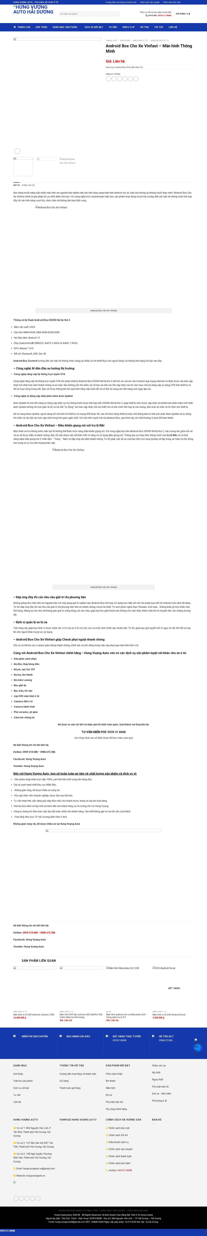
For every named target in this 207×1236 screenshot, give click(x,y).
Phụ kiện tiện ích (114, 1102)
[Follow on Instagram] (186, 2)
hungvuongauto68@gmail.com (70, 1222)
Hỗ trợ (144, 27)
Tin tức (158, 27)
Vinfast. (117, 74)
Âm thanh (110, 1080)
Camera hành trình (24, 706)
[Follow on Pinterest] (37, 1198)
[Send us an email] (192, 2)
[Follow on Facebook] (183, 2)
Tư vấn (113, 27)
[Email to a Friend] (119, 78)
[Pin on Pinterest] (124, 78)
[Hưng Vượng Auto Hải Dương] (33, 14)
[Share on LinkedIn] (135, 78)
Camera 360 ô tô (23, 701)
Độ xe (109, 1095)
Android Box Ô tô (160, 40)
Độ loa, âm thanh (23, 674)
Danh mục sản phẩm (65, 27)
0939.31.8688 (164, 15)
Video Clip (128, 27)
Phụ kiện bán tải (160, 1086)
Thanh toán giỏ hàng (70, 1088)
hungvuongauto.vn (35, 1175)
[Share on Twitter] (114, 78)
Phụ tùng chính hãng (116, 1109)
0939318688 (119, 1040)
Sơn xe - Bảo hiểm (161, 1093)
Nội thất (156, 1072)
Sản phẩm (125, 40)
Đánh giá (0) (28, 185)
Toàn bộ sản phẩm (23, 1080)
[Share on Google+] (130, 78)
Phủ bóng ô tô (159, 1100)
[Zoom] (17, 151)
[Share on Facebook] (108, 78)
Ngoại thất (157, 1079)
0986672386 (166, 1040)
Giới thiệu (41, 27)
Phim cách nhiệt (114, 1073)
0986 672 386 (47, 752)
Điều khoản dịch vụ (119, 1142)
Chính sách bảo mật (171, 2)
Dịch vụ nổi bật (94, 27)
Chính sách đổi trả (118, 1135)
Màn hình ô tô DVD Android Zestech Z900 (33, 1014)
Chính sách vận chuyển (150, 2)
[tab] (16, 185)
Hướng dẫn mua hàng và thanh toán (121, 2)
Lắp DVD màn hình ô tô (26, 696)
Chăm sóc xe (159, 1065)
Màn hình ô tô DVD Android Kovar (169, 1014)
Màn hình (110, 1088)
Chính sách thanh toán (120, 1156)
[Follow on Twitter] (189, 2)
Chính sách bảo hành (119, 1163)
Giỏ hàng (64, 1080)
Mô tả (16, 185)
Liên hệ (173, 27)
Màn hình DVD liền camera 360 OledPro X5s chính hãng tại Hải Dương (81, 1016)
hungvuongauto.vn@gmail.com (39, 1168)
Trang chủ (111, 40)
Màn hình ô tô (140, 40)
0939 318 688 (30, 752)
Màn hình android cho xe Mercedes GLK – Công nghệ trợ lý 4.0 (126, 1016)
